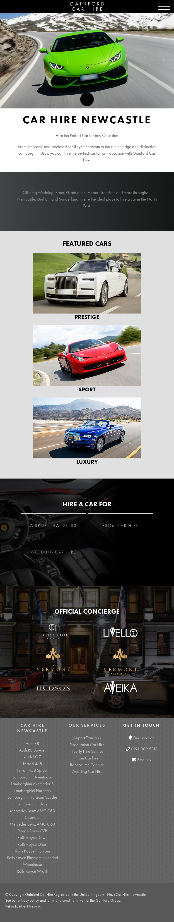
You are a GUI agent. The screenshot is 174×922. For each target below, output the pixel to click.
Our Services (86, 725)
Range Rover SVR (32, 831)
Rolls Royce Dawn (32, 837)
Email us (144, 760)
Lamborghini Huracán (32, 790)
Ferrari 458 (32, 763)
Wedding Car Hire (86, 771)
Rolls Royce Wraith (32, 871)
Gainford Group (108, 900)
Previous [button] (10, 60)
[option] (87, 59)
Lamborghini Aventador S (32, 784)
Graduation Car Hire (87, 744)
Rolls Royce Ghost (32, 844)
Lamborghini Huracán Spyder (32, 797)
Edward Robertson (29, 906)
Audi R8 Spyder (32, 750)
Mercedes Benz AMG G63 (32, 824)
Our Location (144, 738)
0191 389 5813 (144, 749)
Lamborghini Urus (32, 804)
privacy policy (28, 900)
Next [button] (164, 60)
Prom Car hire (87, 758)
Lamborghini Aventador (32, 777)
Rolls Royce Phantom (32, 851)
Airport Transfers (87, 738)
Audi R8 (32, 743)
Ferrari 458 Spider (32, 770)
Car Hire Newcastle (32, 728)
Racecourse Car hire (87, 765)
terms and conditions (62, 900)
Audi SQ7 (32, 757)
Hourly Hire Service (86, 751)
